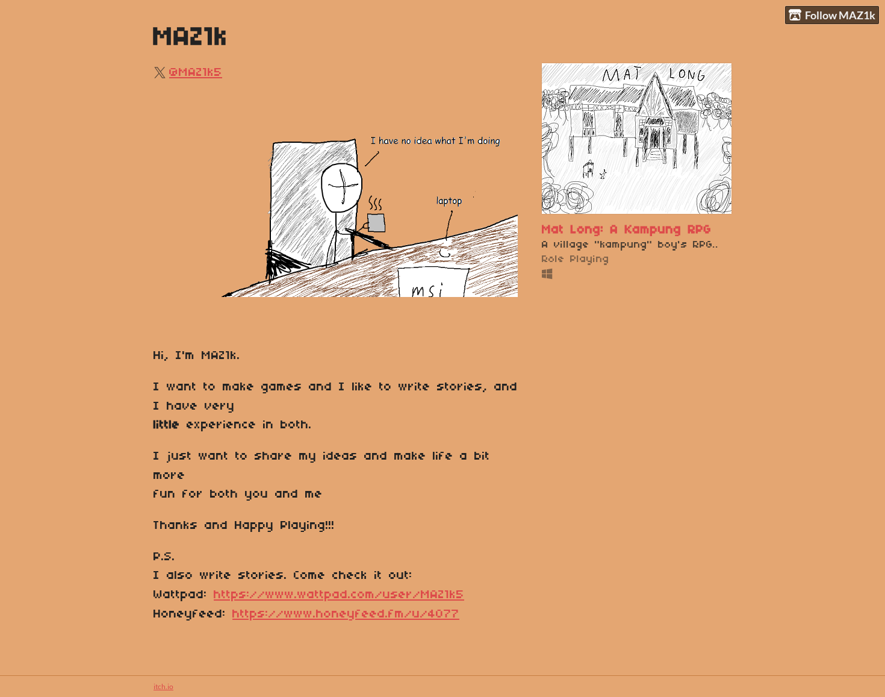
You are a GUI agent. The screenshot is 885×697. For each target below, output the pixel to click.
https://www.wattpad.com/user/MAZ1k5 (339, 595)
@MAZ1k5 (195, 72)
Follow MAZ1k (840, 15)
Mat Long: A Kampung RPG (627, 229)
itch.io (163, 686)
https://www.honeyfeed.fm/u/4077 (345, 614)
